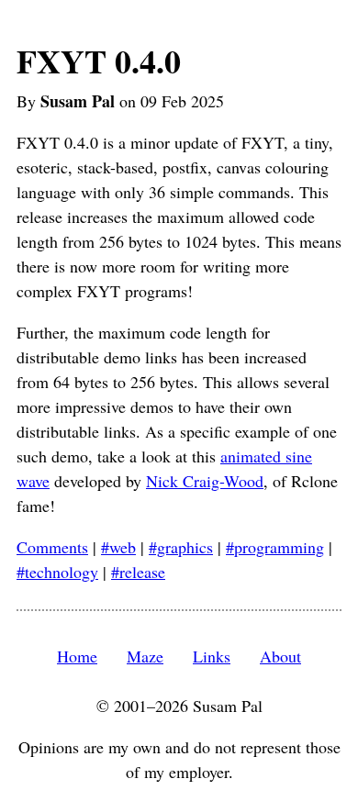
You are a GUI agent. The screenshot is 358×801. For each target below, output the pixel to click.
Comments (52, 547)
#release (138, 572)
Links (211, 656)
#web (118, 547)
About (280, 656)
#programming (275, 547)
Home (77, 656)
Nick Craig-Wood (204, 481)
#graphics (181, 547)
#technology (57, 572)
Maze (145, 656)
